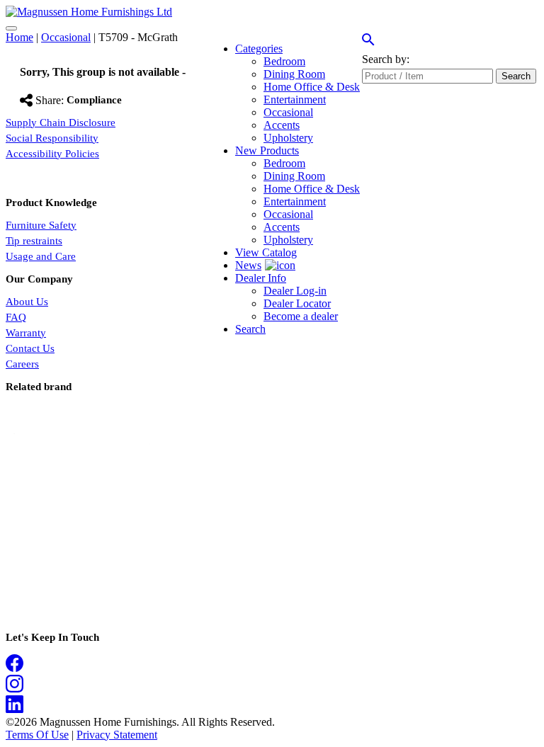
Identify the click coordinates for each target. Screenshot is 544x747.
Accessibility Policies (52, 153)
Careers (22, 364)
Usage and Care (41, 256)
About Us (27, 301)
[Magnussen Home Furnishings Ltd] (89, 12)
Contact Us (30, 348)
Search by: (385, 59)
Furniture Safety (41, 225)
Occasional (66, 37)
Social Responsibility (52, 138)
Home (19, 37)
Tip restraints (34, 240)
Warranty (26, 332)
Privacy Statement (116, 735)
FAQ (16, 317)
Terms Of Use (37, 735)
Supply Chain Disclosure (60, 122)
